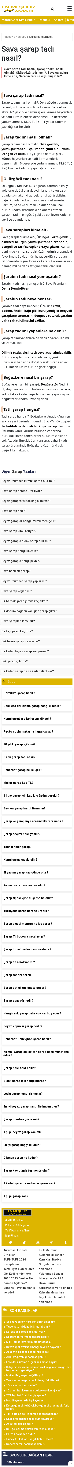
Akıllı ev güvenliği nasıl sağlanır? (26, 1356)
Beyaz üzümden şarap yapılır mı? (24, 581)
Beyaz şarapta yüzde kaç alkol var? (26, 501)
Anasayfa (10, 36)
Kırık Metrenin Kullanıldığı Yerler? (51, 1252)
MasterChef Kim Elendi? (18, 20)
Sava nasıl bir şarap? (16, 571)
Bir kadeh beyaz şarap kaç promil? (25, 651)
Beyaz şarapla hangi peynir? (21, 561)
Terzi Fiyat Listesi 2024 (18, 1269)
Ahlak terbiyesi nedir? (19, 1423)
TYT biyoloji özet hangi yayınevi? (26, 1395)
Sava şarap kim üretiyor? (19, 531)
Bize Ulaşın (12, 1235)
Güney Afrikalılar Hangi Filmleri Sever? (30, 1439)
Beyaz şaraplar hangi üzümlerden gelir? (29, 521)
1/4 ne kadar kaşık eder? (21, 1385)
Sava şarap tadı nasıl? (40, 36)
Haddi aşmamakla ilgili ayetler (24, 1400)
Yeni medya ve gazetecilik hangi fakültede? (32, 1380)
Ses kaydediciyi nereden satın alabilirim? (31, 1321)
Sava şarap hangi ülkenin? (20, 551)
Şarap (21, 36)
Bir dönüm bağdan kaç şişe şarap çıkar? (29, 611)
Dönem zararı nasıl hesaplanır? (25, 1444)
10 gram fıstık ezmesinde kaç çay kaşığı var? (34, 1390)
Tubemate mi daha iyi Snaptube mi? (28, 1326)
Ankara (59, 20)
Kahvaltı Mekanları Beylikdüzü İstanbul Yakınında (52, 1297)
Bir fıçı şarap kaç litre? (17, 631)
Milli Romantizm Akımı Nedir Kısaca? (28, 1341)
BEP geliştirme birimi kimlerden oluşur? (30, 1428)
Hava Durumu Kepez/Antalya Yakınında (55, 1285)
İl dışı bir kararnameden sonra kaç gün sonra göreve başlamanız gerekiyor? (38, 1369)
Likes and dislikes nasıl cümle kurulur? (30, 1418)
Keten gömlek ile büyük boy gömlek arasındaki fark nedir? (37, 1407)
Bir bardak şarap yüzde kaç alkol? (25, 601)
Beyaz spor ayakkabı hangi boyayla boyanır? (33, 1346)
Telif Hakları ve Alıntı (17, 1230)
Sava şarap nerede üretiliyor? (22, 491)
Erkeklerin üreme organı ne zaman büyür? (31, 1362)
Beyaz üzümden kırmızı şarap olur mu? (28, 481)
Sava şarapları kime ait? (18, 621)
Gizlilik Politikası (14, 1220)
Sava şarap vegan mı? (17, 591)
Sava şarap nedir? (14, 511)
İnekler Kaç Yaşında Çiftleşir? (24, 1375)
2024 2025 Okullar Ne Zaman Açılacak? (18, 1281)
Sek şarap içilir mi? (15, 661)
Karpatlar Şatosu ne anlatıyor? (25, 1331)
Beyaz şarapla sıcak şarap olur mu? (26, 541)
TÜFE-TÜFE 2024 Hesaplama (14, 1262)
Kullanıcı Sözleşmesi (17, 1225)
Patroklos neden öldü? (20, 1434)
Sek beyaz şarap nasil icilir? (21, 641)
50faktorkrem (15, 1462)
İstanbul (44, 20)
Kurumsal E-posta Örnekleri (15, 1252)
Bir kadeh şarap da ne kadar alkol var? (28, 671)
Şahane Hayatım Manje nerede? (19, 1290)
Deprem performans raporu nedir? (27, 1336)
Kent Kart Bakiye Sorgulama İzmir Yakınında (50, 1264)
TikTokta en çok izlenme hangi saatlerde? (32, 1413)
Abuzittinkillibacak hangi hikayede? (27, 1351)
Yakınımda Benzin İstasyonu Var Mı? (51, 1276)
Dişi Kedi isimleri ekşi (17, 1273)
